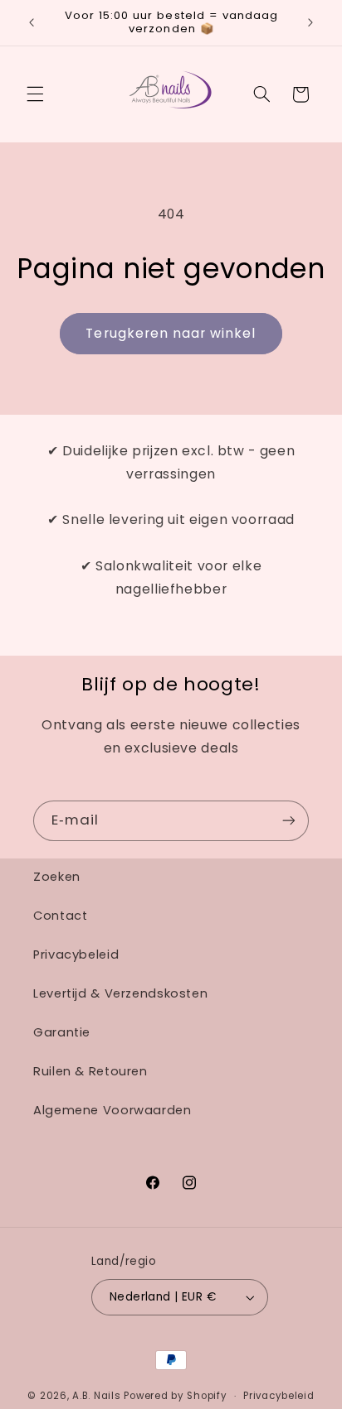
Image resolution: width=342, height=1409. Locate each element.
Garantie (61, 1032)
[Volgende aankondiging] (310, 22)
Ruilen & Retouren (90, 1071)
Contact (60, 915)
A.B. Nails (96, 1395)
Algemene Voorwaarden (112, 1110)
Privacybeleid (76, 954)
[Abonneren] (289, 821)
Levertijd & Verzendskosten (120, 993)
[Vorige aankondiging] (31, 22)
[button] (35, 94)
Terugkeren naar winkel (171, 333)
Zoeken (57, 876)
